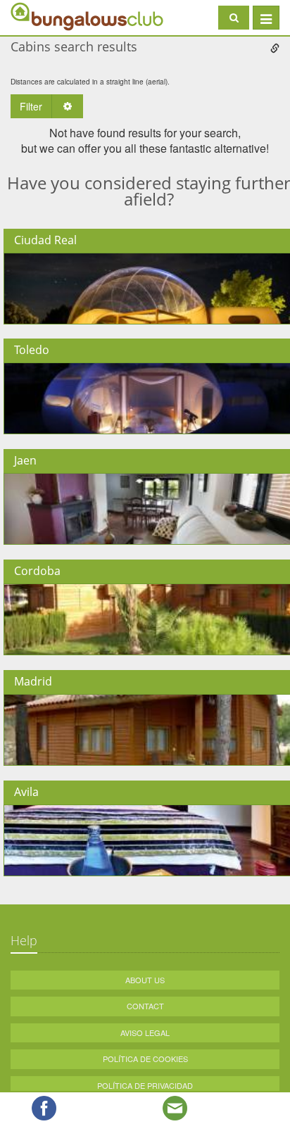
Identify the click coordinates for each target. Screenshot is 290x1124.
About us (145, 979)
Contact (145, 1005)
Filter (31, 106)
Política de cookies (145, 1058)
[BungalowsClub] (46, 16)
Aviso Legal (145, 1032)
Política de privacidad (145, 1085)
